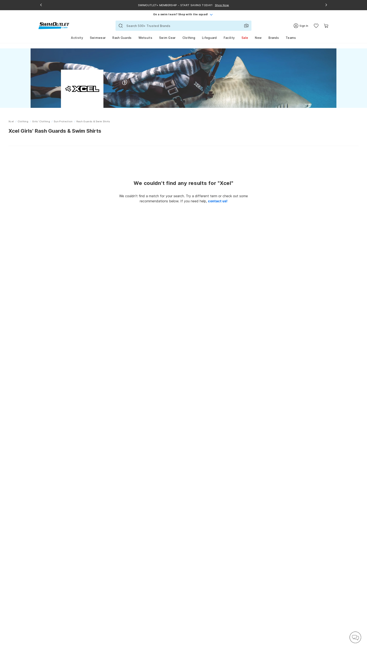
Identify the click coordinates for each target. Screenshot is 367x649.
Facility (229, 37)
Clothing (188, 37)
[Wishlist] (316, 25)
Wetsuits (145, 37)
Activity (77, 37)
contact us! (217, 201)
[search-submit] (121, 26)
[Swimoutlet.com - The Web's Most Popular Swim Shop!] (53, 25)
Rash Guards (121, 37)
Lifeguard (209, 37)
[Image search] (246, 26)
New (258, 37)
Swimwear (98, 37)
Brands (273, 37)
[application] (355, 637)
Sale (244, 37)
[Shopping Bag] (326, 25)
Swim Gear (167, 37)
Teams (291, 37)
